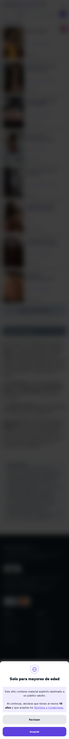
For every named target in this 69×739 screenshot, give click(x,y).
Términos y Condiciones (48, 707)
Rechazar (34, 719)
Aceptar (34, 731)
